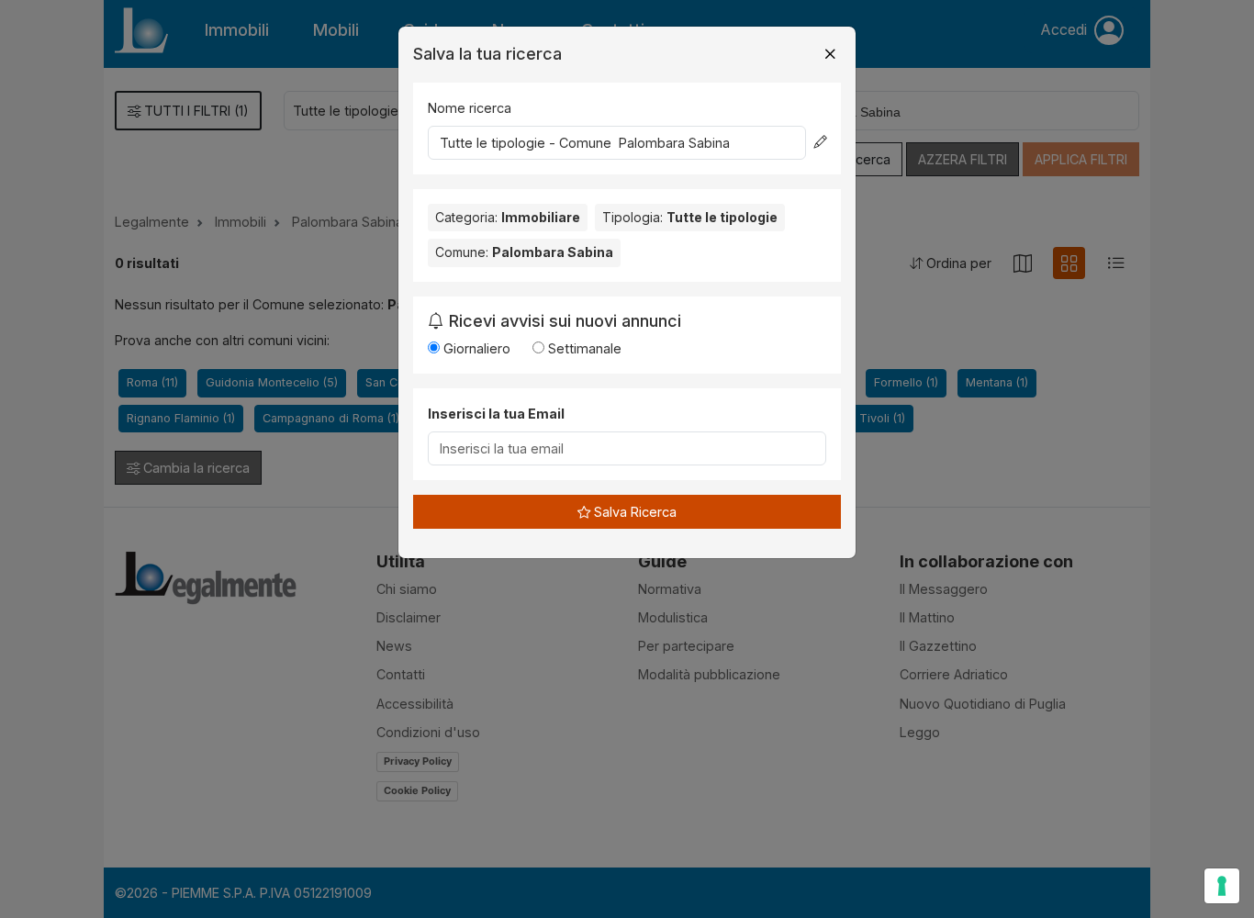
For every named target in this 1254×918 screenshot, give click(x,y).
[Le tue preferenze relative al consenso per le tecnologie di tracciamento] (1221, 885)
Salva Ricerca (633, 512)
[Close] (830, 54)
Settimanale (582, 348)
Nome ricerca (469, 108)
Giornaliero (475, 348)
